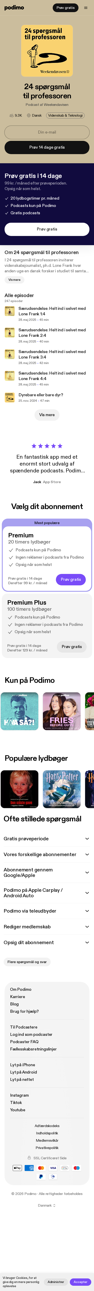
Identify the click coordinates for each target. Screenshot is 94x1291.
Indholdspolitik (47, 1133)
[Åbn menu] (85, 7)
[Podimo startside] (14, 8)
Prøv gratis (66, 7)
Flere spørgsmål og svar (27, 962)
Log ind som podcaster (31, 1034)
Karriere (17, 996)
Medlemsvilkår (47, 1140)
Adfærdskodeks (47, 1126)
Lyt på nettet (22, 1079)
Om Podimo (20, 989)
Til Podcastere (23, 1027)
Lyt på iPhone (22, 1065)
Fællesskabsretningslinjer (33, 1049)
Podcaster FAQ (24, 1042)
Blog (14, 1004)
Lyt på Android (23, 1072)
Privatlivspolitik (47, 1148)
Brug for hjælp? (24, 1011)
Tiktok (16, 1102)
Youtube (17, 1110)
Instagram (19, 1095)
